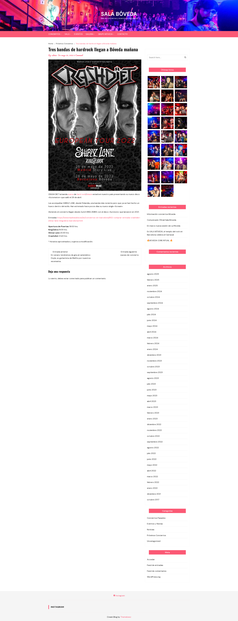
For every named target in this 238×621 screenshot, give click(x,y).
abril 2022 (151, 470)
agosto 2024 (153, 308)
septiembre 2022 (155, 441)
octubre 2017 (153, 499)
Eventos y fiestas (155, 523)
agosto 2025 (153, 274)
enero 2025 (152, 285)
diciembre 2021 (154, 494)
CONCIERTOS (54, 34)
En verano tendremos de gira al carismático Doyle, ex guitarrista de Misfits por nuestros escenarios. (71, 258)
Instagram (120, 595)
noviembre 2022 (154, 430)
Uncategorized (153, 541)
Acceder (151, 559)
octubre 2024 (153, 297)
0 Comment (78, 55)
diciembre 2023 (154, 355)
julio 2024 (151, 314)
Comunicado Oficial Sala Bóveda (161, 220)
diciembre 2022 (154, 424)
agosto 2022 (153, 447)
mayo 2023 (152, 395)
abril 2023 (151, 401)
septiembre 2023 (155, 372)
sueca (70, 194)
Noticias (150, 529)
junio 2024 (152, 320)
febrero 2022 (153, 482)
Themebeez (125, 617)
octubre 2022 (153, 436)
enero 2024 (152, 349)
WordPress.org (153, 577)
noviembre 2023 (154, 360)
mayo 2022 (152, 465)
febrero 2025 (153, 280)
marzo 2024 (152, 337)
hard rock (81, 194)
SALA (67, 34)
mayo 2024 (152, 326)
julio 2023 (151, 384)
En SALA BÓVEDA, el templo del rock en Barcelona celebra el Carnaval (165, 233)
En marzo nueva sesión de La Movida (163, 226)
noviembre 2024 (154, 291)
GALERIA (89, 34)
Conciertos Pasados (156, 518)
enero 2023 (152, 418)
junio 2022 (151, 459)
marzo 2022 (152, 476)
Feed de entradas (155, 565)
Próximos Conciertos (156, 535)
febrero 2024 (153, 343)
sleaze (89, 194)
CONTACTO (122, 34)
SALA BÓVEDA (119, 14)
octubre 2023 (153, 366)
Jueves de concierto (129, 255)
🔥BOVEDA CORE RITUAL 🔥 (160, 240)
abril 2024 (151, 332)
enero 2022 (152, 488)
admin (54, 55)
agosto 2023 (153, 378)
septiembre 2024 (155, 303)
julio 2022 (151, 453)
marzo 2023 (152, 407)
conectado (74, 278)
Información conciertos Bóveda (161, 214)
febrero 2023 (153, 413)
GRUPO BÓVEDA (105, 34)
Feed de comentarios (156, 571)
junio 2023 (151, 389)
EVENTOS (78, 34)
